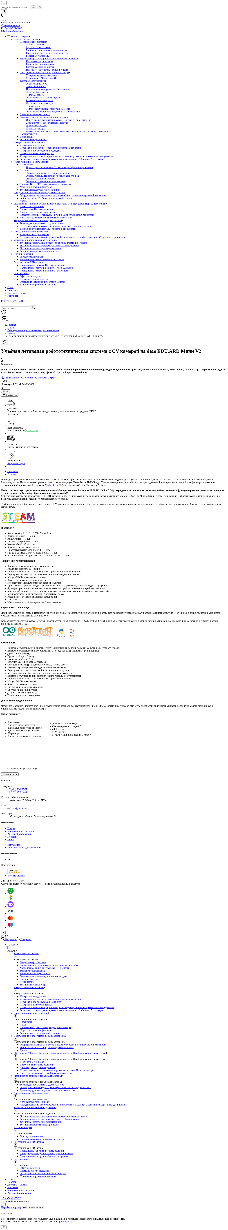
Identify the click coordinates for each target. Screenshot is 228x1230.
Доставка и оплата (17, 293)
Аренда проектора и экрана (34, 234)
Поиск (10, 839)
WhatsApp (32, 430)
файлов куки (65, 1221)
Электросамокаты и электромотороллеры (42, 259)
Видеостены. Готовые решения (36, 209)
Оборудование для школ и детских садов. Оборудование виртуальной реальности (63, 195)
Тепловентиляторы (36, 86)
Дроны (23, 201)
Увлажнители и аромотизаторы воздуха (47, 122)
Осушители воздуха (36, 125)
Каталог (12, 944)
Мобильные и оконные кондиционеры (46, 50)
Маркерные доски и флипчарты (37, 187)
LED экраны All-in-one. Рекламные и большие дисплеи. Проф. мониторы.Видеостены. (60, 203)
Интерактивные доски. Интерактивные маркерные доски (50, 148)
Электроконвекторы (36, 83)
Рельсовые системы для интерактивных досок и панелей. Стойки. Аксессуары (61, 159)
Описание (12, 471)
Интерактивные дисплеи (33, 145)
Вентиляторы (27, 136)
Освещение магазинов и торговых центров (43, 281)
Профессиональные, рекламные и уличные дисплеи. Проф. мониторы (57, 215)
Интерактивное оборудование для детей (41, 150)
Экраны (24, 170)
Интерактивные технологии (29, 142)
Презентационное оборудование (31, 161)
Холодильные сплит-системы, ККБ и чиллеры (44, 72)
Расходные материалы (37, 55)
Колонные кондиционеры (39, 61)
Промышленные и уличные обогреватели (48, 89)
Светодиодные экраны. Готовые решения (42, 265)
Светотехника (21, 273)
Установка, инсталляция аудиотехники (40, 248)
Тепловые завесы (35, 94)
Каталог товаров (20, 36)
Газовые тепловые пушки (39, 100)
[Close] (3, 1204)
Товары (11, 327)
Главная (11, 324)
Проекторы (26, 164)
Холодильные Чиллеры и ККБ (42, 78)
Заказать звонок (11, 25)
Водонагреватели (29, 134)
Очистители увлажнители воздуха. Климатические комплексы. (59, 120)
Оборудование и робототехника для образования (39, 192)
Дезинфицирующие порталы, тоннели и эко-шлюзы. (48, 228)
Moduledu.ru (51, 485)
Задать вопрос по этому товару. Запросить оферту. (30, 377)
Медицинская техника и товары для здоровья (38, 220)
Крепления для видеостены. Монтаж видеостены (46, 217)
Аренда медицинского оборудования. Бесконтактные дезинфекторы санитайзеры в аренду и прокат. (73, 237)
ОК (3, 1227)
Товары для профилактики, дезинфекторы (42, 223)
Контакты (12, 295)
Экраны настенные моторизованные (45, 181)
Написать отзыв (9, 774)
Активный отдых (23, 254)
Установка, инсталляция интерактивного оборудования (49, 245)
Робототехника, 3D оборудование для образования (47, 198)
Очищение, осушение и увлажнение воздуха (43, 117)
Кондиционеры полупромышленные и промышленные (49, 58)
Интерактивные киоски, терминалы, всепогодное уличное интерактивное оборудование (67, 156)
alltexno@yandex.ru (14, 31)
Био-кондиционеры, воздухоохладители (47, 53)
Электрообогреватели (37, 92)
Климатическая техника (26, 39)
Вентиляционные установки (35, 114)
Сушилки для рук (35, 128)
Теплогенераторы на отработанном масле (48, 108)
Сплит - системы (35, 44)
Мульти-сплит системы (38, 47)
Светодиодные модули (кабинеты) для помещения (46, 268)
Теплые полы (33, 106)
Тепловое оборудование (32, 81)
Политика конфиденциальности (24, 847)
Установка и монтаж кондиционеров (39, 251)
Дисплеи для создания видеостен (37, 212)
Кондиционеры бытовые (33, 41)
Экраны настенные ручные (40, 178)
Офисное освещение (31, 276)
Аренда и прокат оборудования (30, 231)
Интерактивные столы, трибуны (37, 153)
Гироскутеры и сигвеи (32, 256)
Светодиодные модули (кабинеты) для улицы (44, 270)
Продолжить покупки (33, 1207)
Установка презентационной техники (40, 189)
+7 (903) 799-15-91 (17, 792)
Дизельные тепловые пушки (41, 103)
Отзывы (11, 474)
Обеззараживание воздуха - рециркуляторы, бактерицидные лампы (55, 226)
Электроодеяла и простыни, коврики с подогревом (53, 111)
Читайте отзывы (16, 875)
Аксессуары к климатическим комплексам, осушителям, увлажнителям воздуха (68, 131)
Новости (12, 290)
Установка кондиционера (33, 139)
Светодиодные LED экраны (28, 262)
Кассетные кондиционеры (40, 67)
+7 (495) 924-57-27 (12, 28)
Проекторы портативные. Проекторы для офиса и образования (59, 167)
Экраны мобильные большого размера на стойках (52, 175)
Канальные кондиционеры (40, 64)
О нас (10, 287)
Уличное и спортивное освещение (38, 284)
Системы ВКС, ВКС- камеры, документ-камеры (45, 184)
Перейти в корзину (11, 1207)
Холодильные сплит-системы (41, 75)
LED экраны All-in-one (32, 206)
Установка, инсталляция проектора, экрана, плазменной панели (53, 242)
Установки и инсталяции (20, 831)
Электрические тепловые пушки (43, 97)
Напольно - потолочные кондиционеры (47, 69)
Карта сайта (13, 844)
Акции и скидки (16, 463)
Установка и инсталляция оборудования (35, 240)
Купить (5, 391)
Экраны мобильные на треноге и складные (49, 173)
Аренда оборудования (19, 834)
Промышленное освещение (34, 279)
